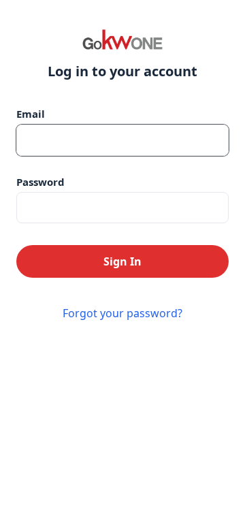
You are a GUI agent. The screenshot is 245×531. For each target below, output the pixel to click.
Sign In (122, 261)
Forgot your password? (122, 313)
